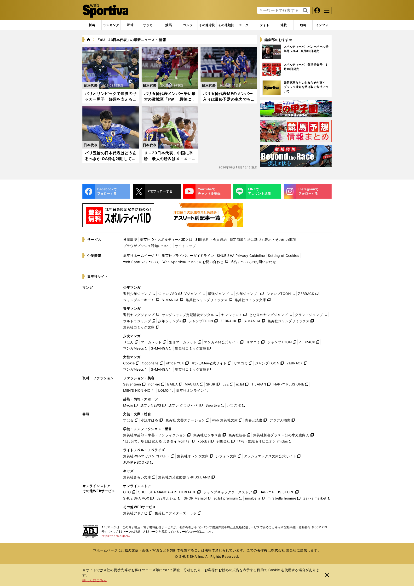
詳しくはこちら (94, 580)
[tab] (130, 25)
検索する (304, 10)
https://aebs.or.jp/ (116, 536)
